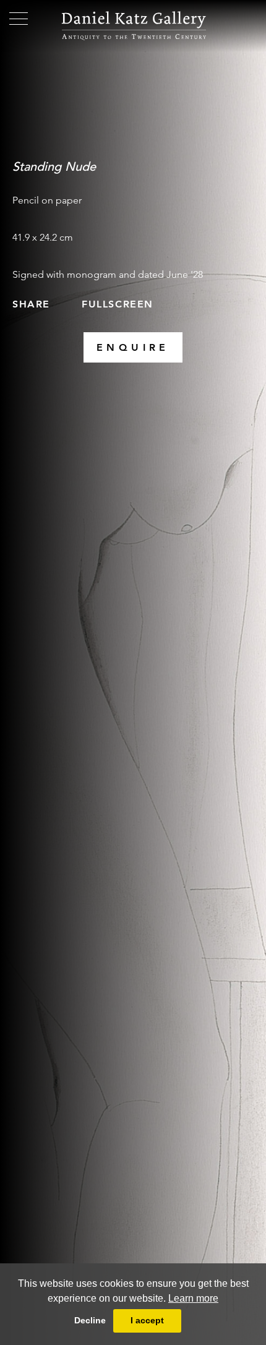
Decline (90, 1320)
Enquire (133, 347)
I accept (147, 1320)
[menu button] (18, 18)
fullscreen (117, 304)
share (31, 304)
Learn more (193, 1298)
